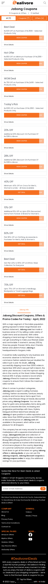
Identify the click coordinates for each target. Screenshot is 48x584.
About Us (5, 512)
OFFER (39, 192)
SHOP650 (38, 64)
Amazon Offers (7, 534)
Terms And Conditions (10, 523)
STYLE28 (39, 167)
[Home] (23, 2)
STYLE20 (39, 141)
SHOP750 (38, 89)
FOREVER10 (37, 218)
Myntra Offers (7, 538)
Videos (29, 512)
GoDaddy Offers (8, 549)
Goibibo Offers (7, 542)
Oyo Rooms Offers (9, 546)
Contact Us (6, 526)
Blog (3, 515)
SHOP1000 (38, 115)
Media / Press (31, 516)
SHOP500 (38, 38)
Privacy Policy (7, 519)
